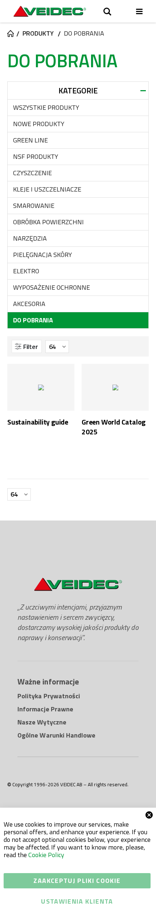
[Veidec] (49, 11)
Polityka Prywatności (48, 696)
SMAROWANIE (33, 205)
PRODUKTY (38, 33)
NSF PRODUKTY (35, 156)
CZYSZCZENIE (32, 173)
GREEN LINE (30, 140)
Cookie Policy (46, 855)
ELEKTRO (26, 271)
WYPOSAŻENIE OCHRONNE (51, 287)
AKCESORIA (29, 304)
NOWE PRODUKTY (38, 124)
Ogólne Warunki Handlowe (56, 735)
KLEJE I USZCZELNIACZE (47, 189)
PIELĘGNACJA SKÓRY (42, 255)
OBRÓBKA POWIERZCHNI (48, 222)
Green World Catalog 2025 (113, 427)
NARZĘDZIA (30, 238)
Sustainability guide (37, 422)
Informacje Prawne (45, 709)
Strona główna (9, 33)
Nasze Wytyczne (41, 722)
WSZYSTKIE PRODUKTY (46, 107)
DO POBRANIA (33, 320)
